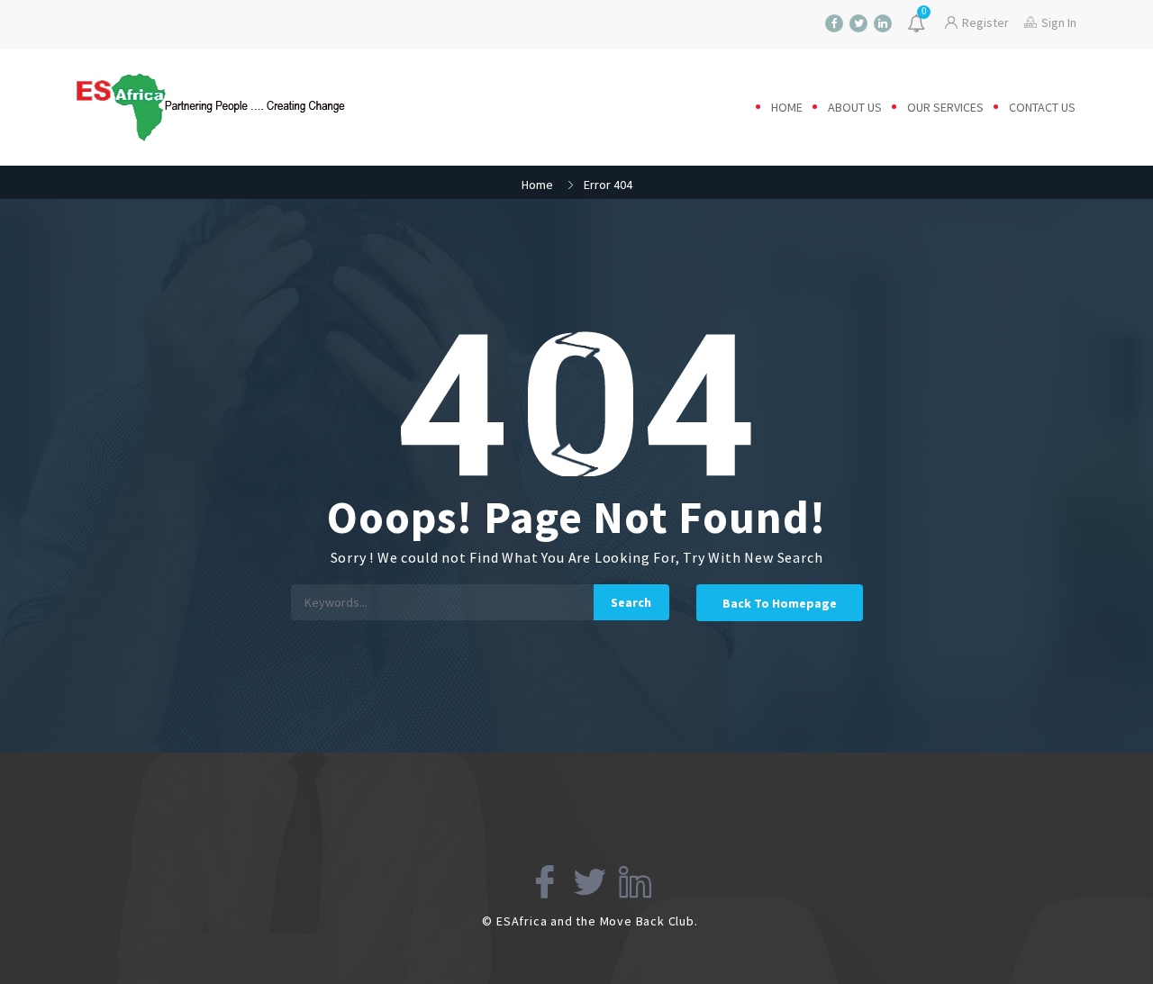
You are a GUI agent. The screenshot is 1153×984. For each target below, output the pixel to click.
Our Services (945, 107)
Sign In (1058, 22)
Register (985, 22)
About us (855, 107)
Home (787, 107)
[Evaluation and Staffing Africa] (227, 107)
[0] (918, 25)
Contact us (1042, 107)
